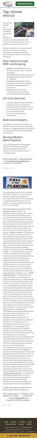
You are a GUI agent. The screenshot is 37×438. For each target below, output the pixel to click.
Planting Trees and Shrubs (12, 373)
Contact (29, 424)
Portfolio (22, 422)
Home (6, 422)
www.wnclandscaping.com (19, 398)
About (30, 422)
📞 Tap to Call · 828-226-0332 (18, 435)
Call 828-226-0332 (25, 4)
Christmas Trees (10, 424)
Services (14, 422)
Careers (21, 424)
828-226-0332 (26, 429)
